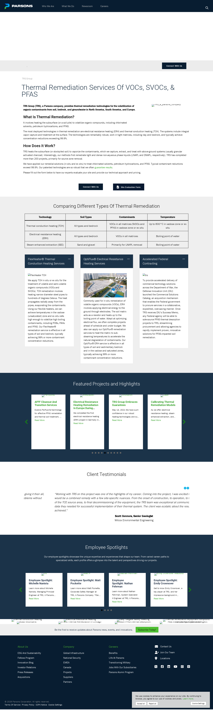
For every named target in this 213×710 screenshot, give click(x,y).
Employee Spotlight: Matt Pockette (85, 582)
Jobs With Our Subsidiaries (122, 668)
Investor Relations (27, 668)
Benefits (113, 653)
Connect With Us (174, 65)
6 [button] (108, 453)
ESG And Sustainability (29, 653)
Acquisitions (24, 677)
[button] (69, 259)
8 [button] (114, 453)
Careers (104, 6)
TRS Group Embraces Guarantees (125, 403)
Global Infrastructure (73, 653)
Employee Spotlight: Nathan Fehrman (122, 584)
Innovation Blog (25, 663)
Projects (67, 672)
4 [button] (102, 453)
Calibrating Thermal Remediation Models (163, 403)
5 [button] (105, 453)
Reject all (152, 703)
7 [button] (111, 453)
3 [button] (98, 453)
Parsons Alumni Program (121, 672)
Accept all (141, 703)
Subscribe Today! (147, 630)
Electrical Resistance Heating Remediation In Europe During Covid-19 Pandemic (85, 406)
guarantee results (103, 167)
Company (68, 647)
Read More (39, 420)
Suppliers (68, 677)
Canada (67, 668)
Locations (165, 658)
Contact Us (165, 647)
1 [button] (92, 453)
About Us (23, 647)
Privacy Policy (28, 705)
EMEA (66, 663)
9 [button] (117, 453)
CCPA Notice (41, 705)
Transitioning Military (119, 663)
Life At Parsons (116, 658)
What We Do (68, 6)
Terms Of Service (12, 705)
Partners (67, 682)
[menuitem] (48, 6)
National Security (72, 658)
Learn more (188, 698)
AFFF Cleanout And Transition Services (46, 403)
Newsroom (87, 6)
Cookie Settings (55, 705)
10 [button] (120, 453)
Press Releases (25, 672)
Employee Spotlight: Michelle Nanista (41, 582)
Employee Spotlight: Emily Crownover (166, 582)
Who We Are (48, 6)
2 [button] (95, 453)
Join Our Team (167, 652)
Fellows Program (26, 658)
